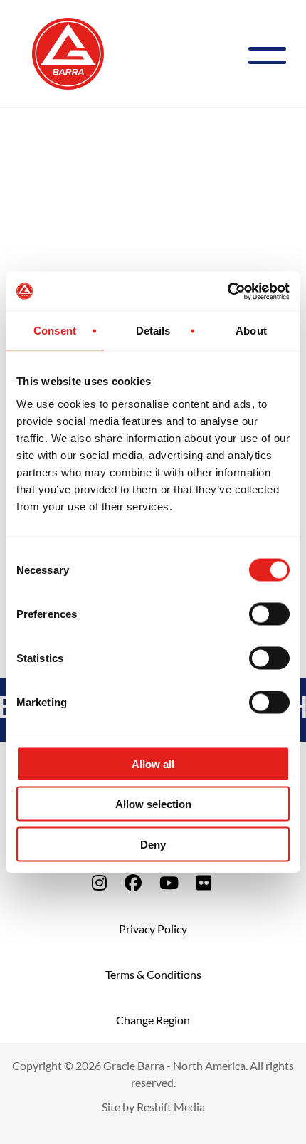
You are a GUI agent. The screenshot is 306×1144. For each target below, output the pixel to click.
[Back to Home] (68, 52)
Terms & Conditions (153, 974)
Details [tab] (153, 331)
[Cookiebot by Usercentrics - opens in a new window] (227, 291)
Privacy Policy (153, 928)
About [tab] (251, 331)
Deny (153, 844)
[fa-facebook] (133, 882)
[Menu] (273, 54)
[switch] (269, 613)
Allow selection (153, 804)
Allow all (153, 763)
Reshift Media (171, 1106)
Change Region (153, 1020)
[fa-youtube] (169, 882)
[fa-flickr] (203, 882)
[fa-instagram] (99, 882)
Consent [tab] (54, 331)
